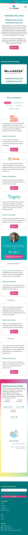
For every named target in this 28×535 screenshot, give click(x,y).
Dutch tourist (9, 105)
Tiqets (4, 202)
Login (25, 1)
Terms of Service (7, 494)
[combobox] (16, 1)
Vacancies (3, 508)
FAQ (2, 517)
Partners (3, 505)
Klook (4, 163)
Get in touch (14, 47)
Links (2, 503)
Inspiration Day (5, 510)
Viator (4, 345)
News (2, 519)
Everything (7, 102)
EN (16, 1)
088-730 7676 (7, 525)
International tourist (18, 102)
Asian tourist (18, 105)
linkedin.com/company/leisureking (12, 530)
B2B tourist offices (14, 108)
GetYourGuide (6, 123)
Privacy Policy (22, 493)
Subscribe (14, 496)
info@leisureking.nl (8, 528)
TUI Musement (6, 270)
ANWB (16, 307)
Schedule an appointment (14, 256)
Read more (14, 149)
